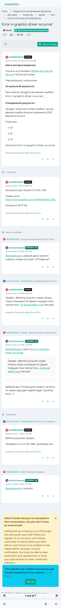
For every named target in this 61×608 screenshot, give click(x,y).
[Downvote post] (53, 159)
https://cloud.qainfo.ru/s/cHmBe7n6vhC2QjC (30, 199)
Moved (8, 30)
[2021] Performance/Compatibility (32, 30)
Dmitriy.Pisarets (17, 247)
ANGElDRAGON (16, 57)
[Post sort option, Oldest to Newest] (5, 44)
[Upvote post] (42, 159)
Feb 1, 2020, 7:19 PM (23, 433)
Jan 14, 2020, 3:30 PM (23, 251)
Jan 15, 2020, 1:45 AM (23, 344)
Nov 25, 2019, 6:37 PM (23, 60)
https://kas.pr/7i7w (33, 153)
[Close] (55, 518)
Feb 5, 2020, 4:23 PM (23, 484)
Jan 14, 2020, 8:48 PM (23, 293)
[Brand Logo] (12, 4)
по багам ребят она (31, 304)
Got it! (30, 581)
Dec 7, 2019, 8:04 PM (23, 185)
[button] (4, 604)
